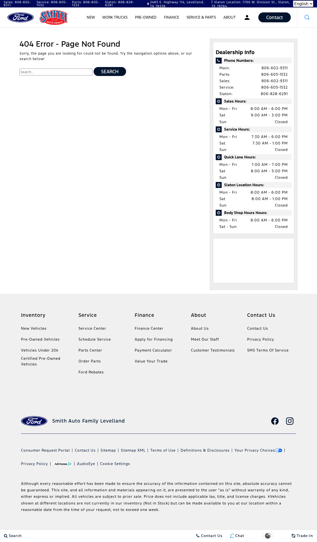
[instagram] (290, 421)
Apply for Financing (154, 339)
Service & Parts (201, 17)
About (229, 17)
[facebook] (275, 421)
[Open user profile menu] (247, 17)
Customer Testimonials (213, 350)
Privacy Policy (260, 339)
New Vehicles (34, 328)
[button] (307, 17)
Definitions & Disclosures (205, 450)
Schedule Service (95, 339)
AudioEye (86, 463)
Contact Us (257, 328)
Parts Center (90, 350)
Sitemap (108, 450)
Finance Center (149, 328)
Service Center (92, 328)
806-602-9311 (275, 68)
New (91, 17)
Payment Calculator (153, 350)
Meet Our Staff (205, 339)
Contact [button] (274, 17)
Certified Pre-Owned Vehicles (40, 361)
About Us (200, 328)
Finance (171, 17)
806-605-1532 (274, 74)
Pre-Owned (146, 17)
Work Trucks (115, 17)
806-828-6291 (274, 93)
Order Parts (90, 361)
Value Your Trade (151, 361)
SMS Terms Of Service (268, 350)
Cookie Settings (115, 463)
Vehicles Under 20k (39, 350)
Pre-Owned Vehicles (40, 339)
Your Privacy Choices (255, 450)
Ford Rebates (91, 372)
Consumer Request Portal (45, 450)
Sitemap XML (133, 450)
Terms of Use (163, 450)
